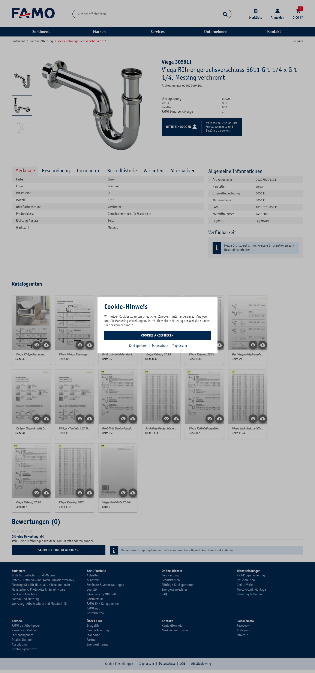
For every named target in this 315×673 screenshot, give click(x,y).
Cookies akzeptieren (157, 335)
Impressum (179, 346)
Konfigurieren (138, 346)
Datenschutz (160, 346)
